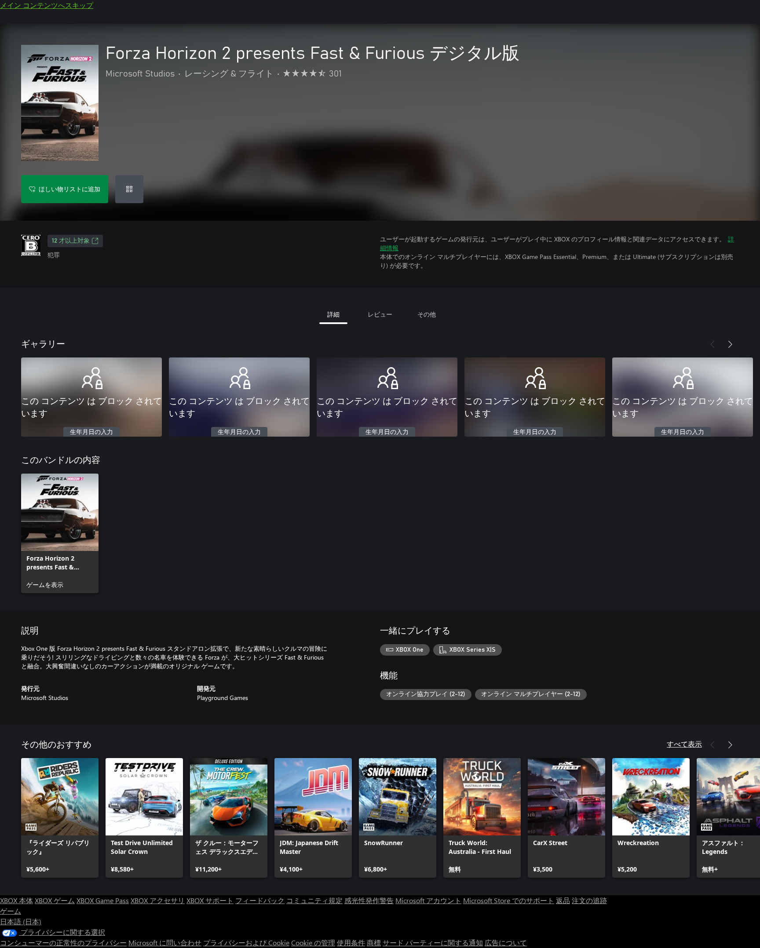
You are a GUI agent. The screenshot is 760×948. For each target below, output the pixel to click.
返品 (563, 900)
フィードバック (260, 900)
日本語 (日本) (20, 921)
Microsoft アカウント (428, 900)
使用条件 (351, 942)
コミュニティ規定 (314, 900)
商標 (374, 942)
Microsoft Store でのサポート (508, 900)
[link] (60, 533)
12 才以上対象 (71, 241)
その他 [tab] (426, 314)
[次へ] (730, 344)
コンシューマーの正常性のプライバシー (63, 942)
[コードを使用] (129, 189)
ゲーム (10, 910)
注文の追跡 (589, 900)
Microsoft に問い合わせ (164, 942)
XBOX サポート (210, 900)
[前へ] (712, 344)
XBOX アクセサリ (158, 900)
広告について (506, 942)
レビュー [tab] (380, 314)
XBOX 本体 (16, 900)
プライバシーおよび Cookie (246, 942)
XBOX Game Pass (103, 900)
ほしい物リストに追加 (69, 189)
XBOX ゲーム (55, 900)
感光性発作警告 (369, 900)
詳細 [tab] (333, 314)
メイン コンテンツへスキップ (46, 5)
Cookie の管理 (313, 942)
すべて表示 (684, 743)
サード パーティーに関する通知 (433, 942)
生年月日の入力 (91, 432)
